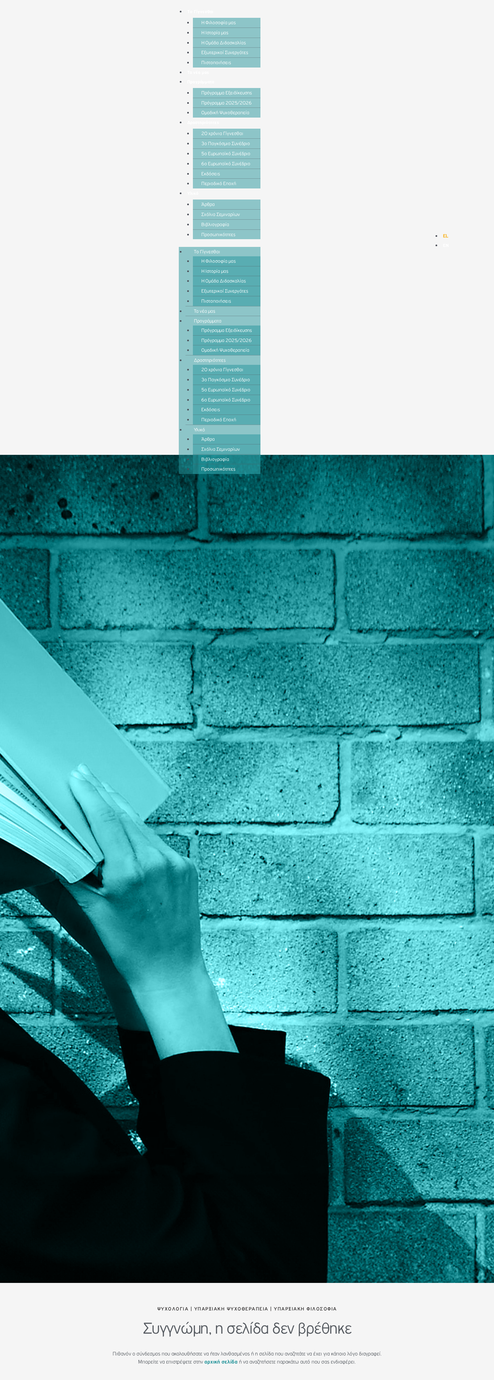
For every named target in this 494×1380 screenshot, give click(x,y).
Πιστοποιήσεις (216, 62)
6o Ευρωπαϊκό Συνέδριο (225, 163)
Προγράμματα (200, 82)
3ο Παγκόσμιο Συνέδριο (225, 143)
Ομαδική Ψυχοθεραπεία (225, 112)
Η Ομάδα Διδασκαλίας (223, 42)
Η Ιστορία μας (215, 32)
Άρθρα (208, 204)
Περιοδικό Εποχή (218, 183)
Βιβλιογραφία (215, 224)
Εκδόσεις (210, 173)
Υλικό (193, 193)
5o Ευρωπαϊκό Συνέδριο (225, 153)
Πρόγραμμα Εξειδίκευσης (226, 92)
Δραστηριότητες (203, 122)
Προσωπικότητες (218, 234)
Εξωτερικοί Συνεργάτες (224, 52)
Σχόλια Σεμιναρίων (220, 214)
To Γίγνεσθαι (200, 11)
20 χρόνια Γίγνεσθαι (222, 133)
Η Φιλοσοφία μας (218, 22)
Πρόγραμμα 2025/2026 (226, 102)
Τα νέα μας (198, 72)
